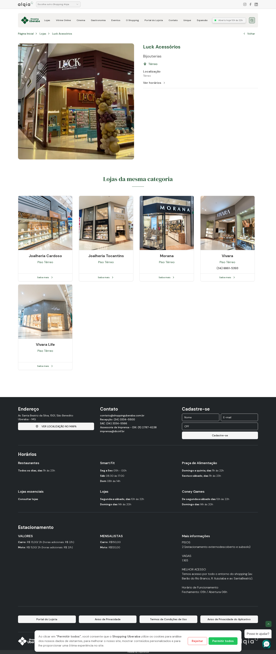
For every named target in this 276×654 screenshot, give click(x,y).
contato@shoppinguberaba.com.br (122, 415)
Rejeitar (197, 641)
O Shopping (132, 20)
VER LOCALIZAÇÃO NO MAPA (58, 426)
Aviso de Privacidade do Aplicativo (229, 619)
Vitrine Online (63, 20)
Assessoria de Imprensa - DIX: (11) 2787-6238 (128, 427)
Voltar (251, 33)
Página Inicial (26, 33)
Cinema (81, 20)
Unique (187, 20)
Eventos (115, 20)
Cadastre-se (220, 435)
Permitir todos (223, 641)
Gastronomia (98, 20)
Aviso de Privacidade (108, 619)
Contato (173, 20)
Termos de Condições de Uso (168, 619)
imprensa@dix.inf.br (112, 431)
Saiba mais (43, 277)
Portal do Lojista (154, 20)
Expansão (202, 20)
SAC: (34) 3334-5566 (113, 423)
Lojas (47, 20)
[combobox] (58, 4)
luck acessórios (62, 33)
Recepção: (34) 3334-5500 (117, 419)
